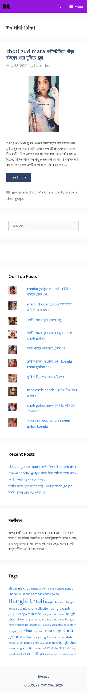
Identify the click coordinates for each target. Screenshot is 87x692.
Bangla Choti (26, 601)
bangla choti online (54, 614)
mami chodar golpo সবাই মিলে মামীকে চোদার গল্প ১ (42, 473)
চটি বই (69, 648)
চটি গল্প (62, 648)
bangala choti (39, 588)
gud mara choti (24, 192)
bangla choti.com (55, 602)
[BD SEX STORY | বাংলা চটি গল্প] (7, 6)
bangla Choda (56, 588)
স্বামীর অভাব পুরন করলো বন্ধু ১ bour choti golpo (40, 485)
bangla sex (35, 625)
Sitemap (43, 676)
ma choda (45, 642)
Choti (28, 630)
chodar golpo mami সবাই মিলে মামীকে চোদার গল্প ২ (42, 466)
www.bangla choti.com (22, 648)
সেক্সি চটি (72, 654)
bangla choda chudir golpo (42, 594)
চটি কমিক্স (54, 648)
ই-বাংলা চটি (42, 648)
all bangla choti (19, 588)
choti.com (38, 631)
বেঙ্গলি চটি (65, 654)
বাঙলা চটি (57, 654)
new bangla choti (64, 642)
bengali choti (15, 631)
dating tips (38, 637)
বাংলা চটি (21, 654)
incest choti (58, 637)
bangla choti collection (34, 608)
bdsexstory (70, 624)
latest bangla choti (27, 643)
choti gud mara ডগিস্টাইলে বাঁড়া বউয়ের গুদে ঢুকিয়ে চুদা (40, 54)
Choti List (25, 637)
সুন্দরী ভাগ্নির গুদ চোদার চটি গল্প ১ (45, 376)
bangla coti (31, 619)
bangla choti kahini (30, 614)
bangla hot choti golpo (51, 619)
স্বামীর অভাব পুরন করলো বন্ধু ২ (45, 319)
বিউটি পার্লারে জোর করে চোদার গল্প (46, 348)
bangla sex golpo (53, 625)
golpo (47, 637)
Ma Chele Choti (50, 192)
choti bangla (54, 631)
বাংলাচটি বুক (49, 654)
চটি (48, 648)
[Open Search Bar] (59, 6)
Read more (18, 177)
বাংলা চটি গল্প (35, 654)
